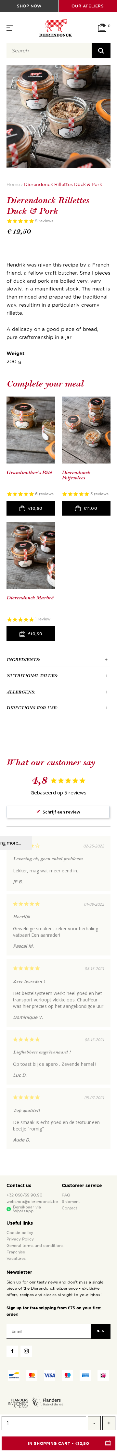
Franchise (15, 1252)
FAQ (66, 1195)
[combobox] (49, 50)
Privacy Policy (20, 1239)
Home (13, 184)
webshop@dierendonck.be (32, 1202)
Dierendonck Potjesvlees (76, 475)
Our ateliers (88, 6)
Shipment (71, 1202)
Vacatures (16, 1259)
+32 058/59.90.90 (24, 1195)
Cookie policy (19, 1233)
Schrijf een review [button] (61, 812)
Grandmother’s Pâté (29, 472)
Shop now (29, 6)
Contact (69, 1208)
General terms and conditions (34, 1246)
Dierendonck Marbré (29, 598)
